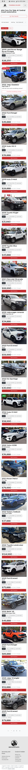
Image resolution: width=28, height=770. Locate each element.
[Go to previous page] (8, 730)
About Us (17, 754)
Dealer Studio (11, 768)
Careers (17, 757)
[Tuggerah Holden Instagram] (4, 1)
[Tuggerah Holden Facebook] (3, 1)
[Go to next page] (19, 730)
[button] (25, 5)
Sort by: (13, 22)
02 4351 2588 (21, 1)
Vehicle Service (6, 756)
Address (12, 1)
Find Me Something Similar (14, 91)
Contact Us (18, 756)
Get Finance (14, 63)
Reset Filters (5, 28)
